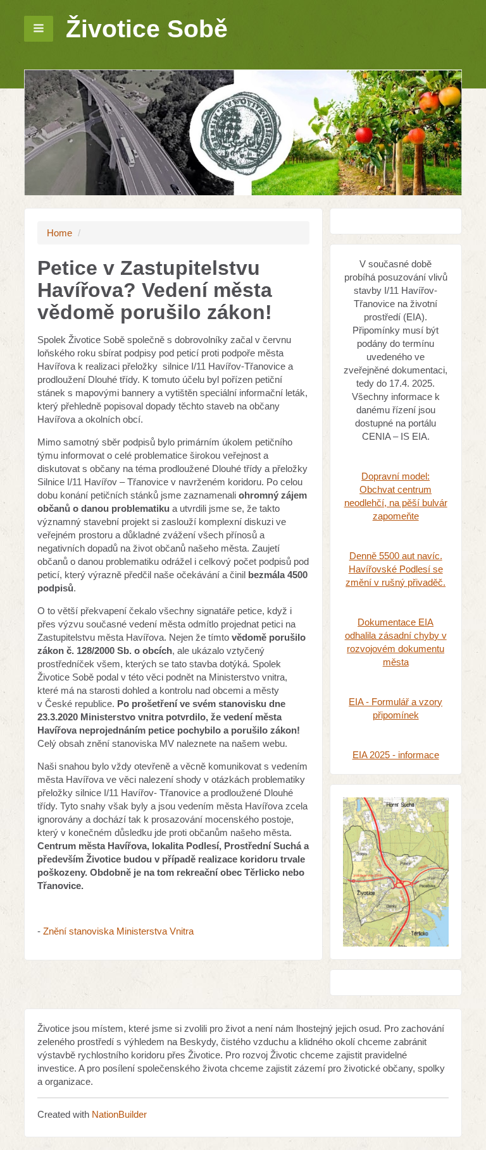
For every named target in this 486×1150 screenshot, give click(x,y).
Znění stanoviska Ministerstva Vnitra (118, 931)
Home (59, 232)
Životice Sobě (147, 28)
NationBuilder (119, 1114)
